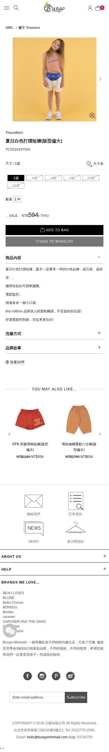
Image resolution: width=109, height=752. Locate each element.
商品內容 (13, 258)
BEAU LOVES (13, 593)
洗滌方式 (13, 333)
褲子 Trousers (29, 28)
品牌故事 (13, 348)
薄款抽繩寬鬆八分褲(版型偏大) (79, 447)
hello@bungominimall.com (47, 737)
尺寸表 (98, 164)
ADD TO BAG (57, 230)
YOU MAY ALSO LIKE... (54, 389)
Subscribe (76, 697)
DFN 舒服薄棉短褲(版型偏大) (30, 447)
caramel (9, 617)
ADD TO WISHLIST (56, 241)
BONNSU (10, 607)
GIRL (9, 28)
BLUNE (8, 598)
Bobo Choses (13, 603)
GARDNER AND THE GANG (24, 622)
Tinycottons (14, 133)
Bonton (8, 612)
